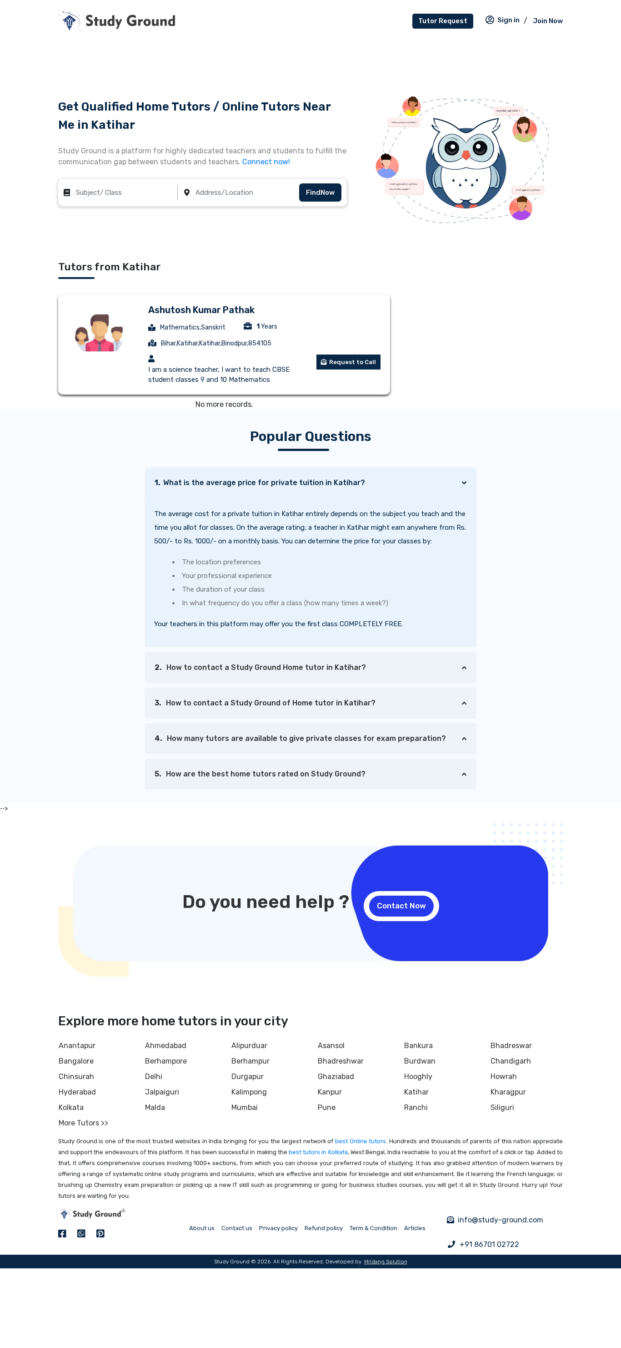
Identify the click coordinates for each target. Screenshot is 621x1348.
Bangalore (76, 1061)
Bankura (418, 1045)
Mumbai (244, 1107)
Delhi (153, 1076)
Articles (415, 1228)
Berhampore (166, 1061)
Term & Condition (373, 1228)
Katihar (416, 1092)
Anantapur (77, 1045)
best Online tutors (360, 1141)
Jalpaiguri (162, 1092)
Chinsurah (76, 1076)
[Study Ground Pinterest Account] (100, 1233)
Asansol (331, 1045)
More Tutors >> (83, 1123)
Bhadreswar (511, 1045)
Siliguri (502, 1107)
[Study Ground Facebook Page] (62, 1233)
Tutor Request (442, 21)
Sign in (508, 20)
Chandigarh (511, 1061)
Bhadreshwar (341, 1061)
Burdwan (420, 1061)
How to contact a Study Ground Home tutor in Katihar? (260, 667)
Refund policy (324, 1228)
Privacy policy (278, 1228)
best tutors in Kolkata (318, 1152)
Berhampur (250, 1061)
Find (320, 192)
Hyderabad (77, 1092)
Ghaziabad (336, 1076)
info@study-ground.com (500, 1220)
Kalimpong (249, 1092)
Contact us (236, 1228)
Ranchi (416, 1107)
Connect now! (266, 161)
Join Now (548, 21)
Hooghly (418, 1076)
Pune (327, 1107)
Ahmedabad (165, 1045)
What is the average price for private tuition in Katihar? (260, 482)
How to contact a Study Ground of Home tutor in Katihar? (265, 703)
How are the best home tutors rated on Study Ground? (260, 774)
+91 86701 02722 (489, 1244)
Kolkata (71, 1107)
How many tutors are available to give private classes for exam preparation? (300, 738)
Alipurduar (249, 1045)
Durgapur (247, 1076)
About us (202, 1228)
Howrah (504, 1076)
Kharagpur (508, 1092)
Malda (155, 1107)
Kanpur (330, 1092)
